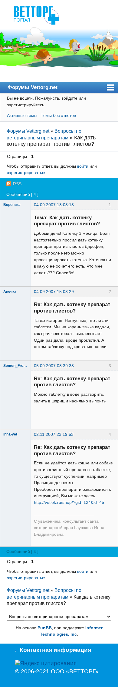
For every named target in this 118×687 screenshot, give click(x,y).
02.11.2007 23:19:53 (54, 434)
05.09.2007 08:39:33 (54, 365)
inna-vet (10, 434)
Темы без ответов (58, 115)
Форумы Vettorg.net (32, 87)
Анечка (9, 291)
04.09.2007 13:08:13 (54, 204)
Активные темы (22, 115)
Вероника (12, 205)
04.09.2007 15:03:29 (54, 291)
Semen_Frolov (15, 365)
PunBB (45, 627)
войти (82, 166)
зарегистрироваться (27, 172)
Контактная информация (55, 650)
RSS (17, 183)
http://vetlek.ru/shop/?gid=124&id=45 (69, 502)
